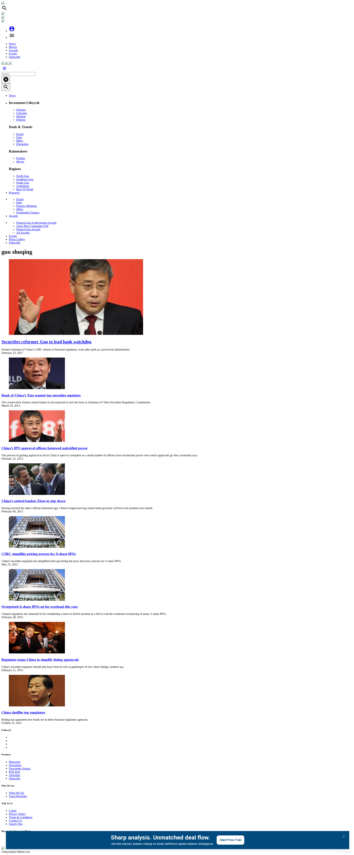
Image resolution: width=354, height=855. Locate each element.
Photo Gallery (17, 239)
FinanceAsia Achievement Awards (36, 222)
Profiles (20, 158)
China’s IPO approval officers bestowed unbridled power (44, 448)
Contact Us (15, 820)
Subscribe (14, 57)
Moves (13, 47)
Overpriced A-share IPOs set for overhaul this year (39, 607)
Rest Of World (24, 189)
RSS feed (14, 771)
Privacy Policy (17, 813)
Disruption (22, 144)
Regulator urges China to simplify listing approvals (40, 660)
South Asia (22, 182)
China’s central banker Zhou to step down (33, 501)
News (12, 43)
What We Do (16, 792)
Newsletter (15, 765)
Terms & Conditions (20, 817)
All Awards (23, 232)
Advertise (14, 775)
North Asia (22, 176)
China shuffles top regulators (23, 712)
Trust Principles (18, 796)
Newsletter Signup (19, 768)
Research (14, 192)
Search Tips (15, 823)
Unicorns (21, 113)
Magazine (14, 761)
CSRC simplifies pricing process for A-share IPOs (38, 554)
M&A (19, 140)
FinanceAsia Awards (28, 229)
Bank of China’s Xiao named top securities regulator (41, 395)
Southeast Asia (24, 179)
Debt (19, 137)
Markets (21, 116)
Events (13, 53)
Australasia (22, 186)
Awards (13, 50)
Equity (20, 134)
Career (13, 810)
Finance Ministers (26, 205)
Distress (20, 119)
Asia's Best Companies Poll (32, 226)
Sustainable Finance (27, 212)
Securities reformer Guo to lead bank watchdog (46, 341)
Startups (21, 109)
